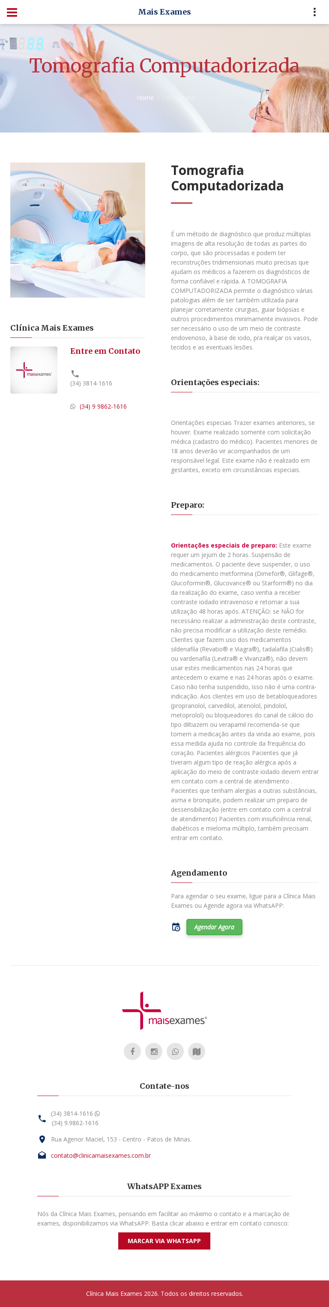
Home (145, 97)
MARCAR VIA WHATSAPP (164, 1241)
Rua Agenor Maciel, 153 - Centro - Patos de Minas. (121, 1139)
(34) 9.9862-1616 (75, 1123)
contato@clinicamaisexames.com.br (101, 1155)
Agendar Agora (214, 927)
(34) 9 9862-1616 (103, 406)
